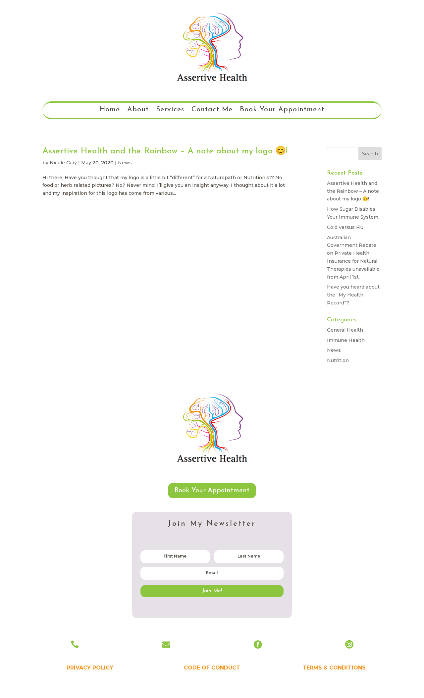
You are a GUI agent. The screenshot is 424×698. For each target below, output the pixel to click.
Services (170, 110)
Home (110, 110)
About (138, 110)
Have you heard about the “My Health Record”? (353, 295)
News (125, 163)
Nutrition (338, 360)
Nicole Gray (63, 163)
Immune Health (346, 340)
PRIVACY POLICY (90, 668)
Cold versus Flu (345, 227)
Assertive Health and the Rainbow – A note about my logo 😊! (165, 151)
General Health (345, 330)
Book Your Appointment (282, 110)
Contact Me (212, 110)
